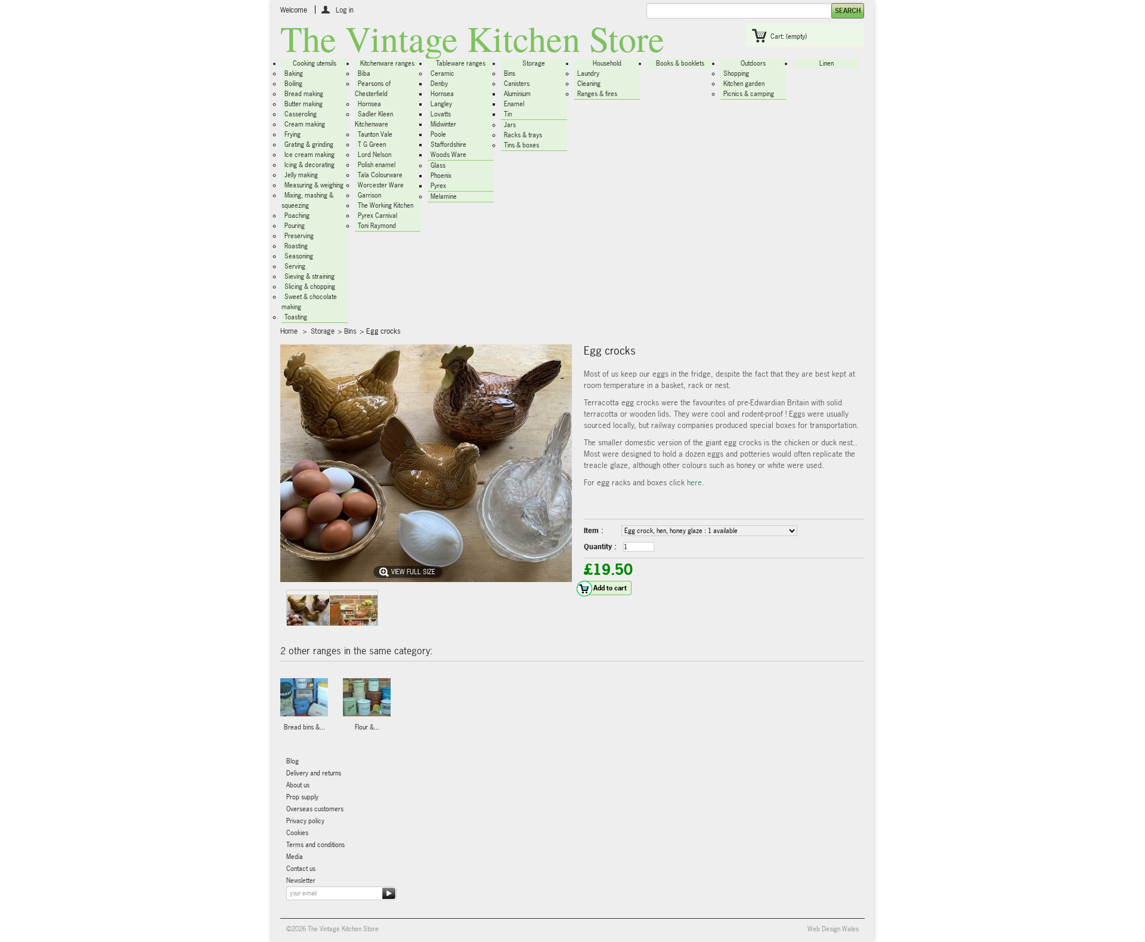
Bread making (303, 94)
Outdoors (753, 63)
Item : (594, 531)
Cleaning (589, 83)
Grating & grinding (308, 144)
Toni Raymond (377, 225)
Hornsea (369, 104)
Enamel (514, 104)
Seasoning (298, 256)
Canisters (517, 83)
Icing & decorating (309, 165)
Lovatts (441, 114)
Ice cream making (309, 154)
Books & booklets (680, 63)
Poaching (297, 215)
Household (607, 63)
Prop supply (302, 797)
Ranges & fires (597, 94)
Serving (294, 266)
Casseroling (300, 114)
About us (298, 785)
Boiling (293, 83)
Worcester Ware (381, 185)
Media (294, 856)
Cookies (297, 833)
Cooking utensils (314, 63)
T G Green (372, 144)
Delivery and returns (313, 773)
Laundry (588, 73)
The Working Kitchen (385, 205)
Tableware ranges (460, 63)
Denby (439, 83)
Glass (438, 165)
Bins (509, 73)
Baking (293, 73)
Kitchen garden (744, 83)
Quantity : (600, 547)
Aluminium (517, 94)
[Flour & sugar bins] (367, 698)
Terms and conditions (315, 845)
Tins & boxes (521, 145)
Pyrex (438, 185)
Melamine (444, 196)
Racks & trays (523, 135)
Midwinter (443, 124)
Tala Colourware (380, 175)
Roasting (296, 246)
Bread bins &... (304, 727)
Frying (292, 134)
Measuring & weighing (314, 185)
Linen (826, 63)
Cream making (304, 124)
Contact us (300, 868)
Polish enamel (376, 165)
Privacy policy (305, 821)
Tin (508, 114)
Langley (441, 104)
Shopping (736, 73)
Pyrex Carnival (377, 215)
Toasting (295, 317)
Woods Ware (448, 154)
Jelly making (301, 175)
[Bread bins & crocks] (304, 698)
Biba (364, 73)
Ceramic (442, 73)
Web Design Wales (833, 929)
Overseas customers (315, 809)
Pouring (294, 225)
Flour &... (367, 727)
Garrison (369, 195)
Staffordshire (448, 144)
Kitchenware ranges (387, 63)
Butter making (303, 104)
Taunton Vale (375, 134)
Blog (292, 761)
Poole (438, 134)
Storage (533, 63)
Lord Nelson (374, 154)
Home (289, 331)
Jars (510, 125)
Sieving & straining (309, 276)
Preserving (299, 236)
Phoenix (441, 175)
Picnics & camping (748, 94)
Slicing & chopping (309, 286)
